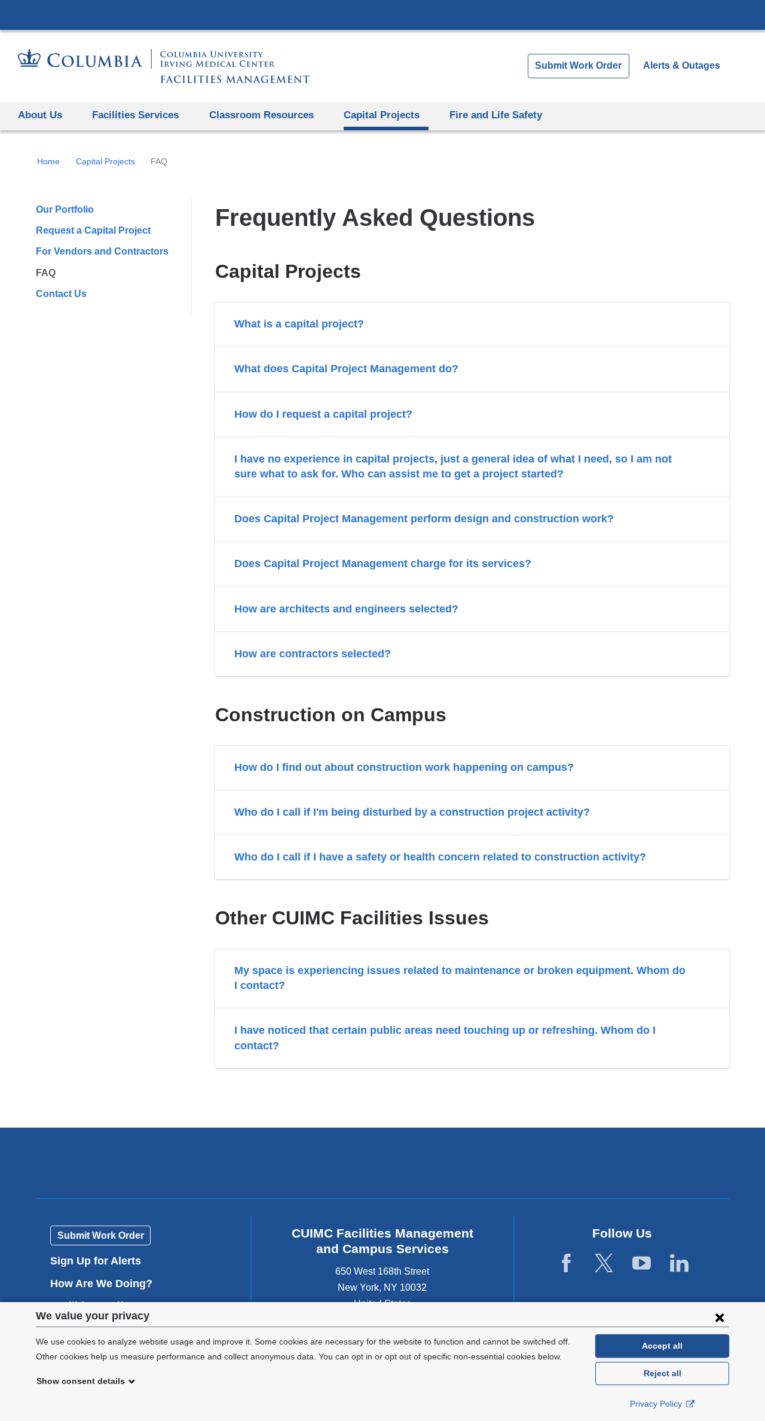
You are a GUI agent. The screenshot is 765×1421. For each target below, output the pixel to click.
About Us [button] (40, 115)
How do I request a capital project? (323, 414)
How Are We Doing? (105, 1284)
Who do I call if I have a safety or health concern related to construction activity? (440, 857)
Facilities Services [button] (135, 115)
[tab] (472, 324)
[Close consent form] (719, 1317)
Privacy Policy (657, 1403)
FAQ (46, 273)
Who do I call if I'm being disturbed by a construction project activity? (412, 812)
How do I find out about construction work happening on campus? (404, 767)
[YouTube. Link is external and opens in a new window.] (641, 1263)
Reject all (662, 1373)
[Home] (164, 66)
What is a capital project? (299, 324)
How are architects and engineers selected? (346, 609)
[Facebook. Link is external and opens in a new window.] (566, 1263)
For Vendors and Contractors (102, 251)
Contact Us (61, 294)
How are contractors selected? (312, 654)
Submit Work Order (578, 65)
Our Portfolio (65, 209)
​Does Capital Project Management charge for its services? (382, 563)
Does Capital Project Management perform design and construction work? (424, 519)
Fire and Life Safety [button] (495, 115)
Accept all (662, 1345)
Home (48, 161)
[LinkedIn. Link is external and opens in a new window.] (679, 1263)
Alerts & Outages (681, 65)
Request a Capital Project (93, 230)
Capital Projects (105, 161)
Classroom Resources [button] (261, 115)
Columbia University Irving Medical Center (382, 14)
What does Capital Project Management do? (346, 369)
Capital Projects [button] (382, 115)
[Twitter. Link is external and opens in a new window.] (604, 1263)
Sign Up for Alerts (95, 1261)
